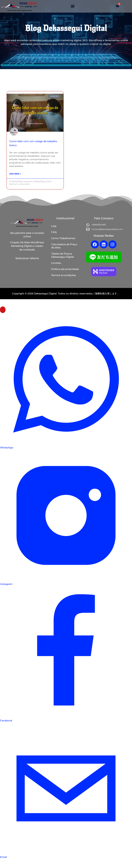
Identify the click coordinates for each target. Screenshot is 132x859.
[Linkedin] (104, 244)
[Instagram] (112, 244)
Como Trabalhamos (63, 238)
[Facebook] (95, 244)
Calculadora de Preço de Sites (64, 246)
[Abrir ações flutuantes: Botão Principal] (2, 309)
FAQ (54, 232)
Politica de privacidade (65, 269)
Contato (56, 262)
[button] (72, 6)
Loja (53, 225)
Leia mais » (15, 174)
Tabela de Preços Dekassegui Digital (62, 255)
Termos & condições (63, 275)
